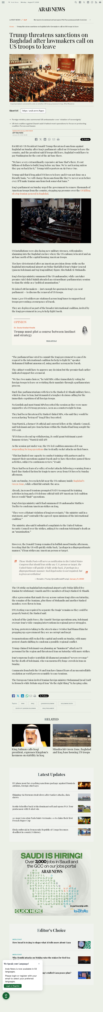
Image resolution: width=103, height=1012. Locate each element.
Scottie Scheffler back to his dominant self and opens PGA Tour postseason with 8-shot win (44, 20)
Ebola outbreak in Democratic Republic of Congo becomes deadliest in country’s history (40, 831)
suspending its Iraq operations (27, 449)
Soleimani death (67, 703)
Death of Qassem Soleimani (26, 708)
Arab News (14, 2)
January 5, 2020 (77, 579)
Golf (25, 20)
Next (90, 78)
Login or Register (13, 986)
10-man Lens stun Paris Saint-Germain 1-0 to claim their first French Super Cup (42, 819)
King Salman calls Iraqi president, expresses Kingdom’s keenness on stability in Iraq (30, 752)
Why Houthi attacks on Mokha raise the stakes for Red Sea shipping (41, 959)
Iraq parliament (48, 708)
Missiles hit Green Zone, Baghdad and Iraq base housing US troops (72, 750)
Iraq (32, 703)
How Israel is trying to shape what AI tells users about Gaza (41, 942)
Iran (22, 703)
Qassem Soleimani (47, 703)
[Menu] (3, 2)
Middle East (17, 939)
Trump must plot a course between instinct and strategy (44, 333)
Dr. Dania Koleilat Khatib (24, 328)
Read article (51, 341)
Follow (86, 139)
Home (11, 26)
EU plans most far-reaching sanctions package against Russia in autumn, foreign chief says (43, 784)
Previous (12, 78)
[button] (51, 220)
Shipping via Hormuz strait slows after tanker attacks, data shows (41, 796)
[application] (51, 220)
